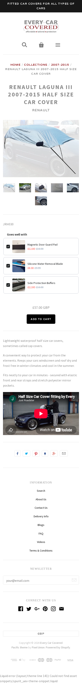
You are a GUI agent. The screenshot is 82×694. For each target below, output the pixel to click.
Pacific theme (20, 647)
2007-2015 (60, 64)
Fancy (45, 453)
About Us (41, 499)
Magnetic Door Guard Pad (42, 244)
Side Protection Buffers (41, 283)
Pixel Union (38, 647)
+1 (54, 453)
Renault (41, 110)
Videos (41, 542)
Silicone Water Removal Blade (45, 264)
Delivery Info (41, 516)
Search (41, 490)
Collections (35, 64)
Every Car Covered (51, 643)
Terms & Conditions (41, 550)
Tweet (26, 453)
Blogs (41, 525)
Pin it (36, 453)
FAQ (41, 533)
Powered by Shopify (58, 647)
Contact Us (41, 507)
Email (64, 453)
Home (15, 64)
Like (17, 453)
